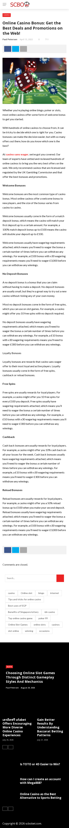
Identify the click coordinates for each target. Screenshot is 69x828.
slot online (13, 630)
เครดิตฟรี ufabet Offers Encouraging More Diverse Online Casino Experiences (17, 727)
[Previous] (5, 747)
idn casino (50, 612)
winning (29, 630)
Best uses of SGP (17, 605)
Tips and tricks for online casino (24, 599)
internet (54, 593)
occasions (44, 630)
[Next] (10, 747)
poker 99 (43, 618)
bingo (41, 593)
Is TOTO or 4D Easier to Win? (40, 764)
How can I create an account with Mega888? (40, 781)
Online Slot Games (18, 624)
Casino (6, 15)
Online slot (26, 593)
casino (11, 593)
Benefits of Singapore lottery (23, 612)
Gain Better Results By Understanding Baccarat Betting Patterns (50, 727)
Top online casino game (20, 618)
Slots (9, 666)
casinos (56, 624)
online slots (40, 624)
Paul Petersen (10, 39)
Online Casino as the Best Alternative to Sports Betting (40, 796)
